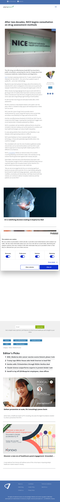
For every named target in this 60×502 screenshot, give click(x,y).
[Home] (8, 6)
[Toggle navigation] (56, 6)
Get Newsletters (12, 1)
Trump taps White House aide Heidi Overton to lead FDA (29, 361)
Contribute (30, 484)
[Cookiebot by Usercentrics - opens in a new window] (51, 233)
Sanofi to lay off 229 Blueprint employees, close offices (28, 371)
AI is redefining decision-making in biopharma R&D (24, 220)
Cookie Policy (31, 487)
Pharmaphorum (7, 486)
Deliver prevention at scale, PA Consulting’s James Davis (25, 409)
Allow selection (30, 267)
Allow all (49, 267)
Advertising (20, 487)
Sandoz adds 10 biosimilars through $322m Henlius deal (28, 364)
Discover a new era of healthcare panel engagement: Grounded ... (29, 456)
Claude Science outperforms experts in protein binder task (30, 368)
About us (20, 484)
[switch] (22, 256)
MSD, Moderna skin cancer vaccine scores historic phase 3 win (31, 357)
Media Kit (21, 1)
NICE (6, 77)
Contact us (20, 490)
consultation (12, 153)
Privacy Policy (31, 490)
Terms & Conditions (46, 484)
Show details (51, 262)
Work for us (44, 487)
